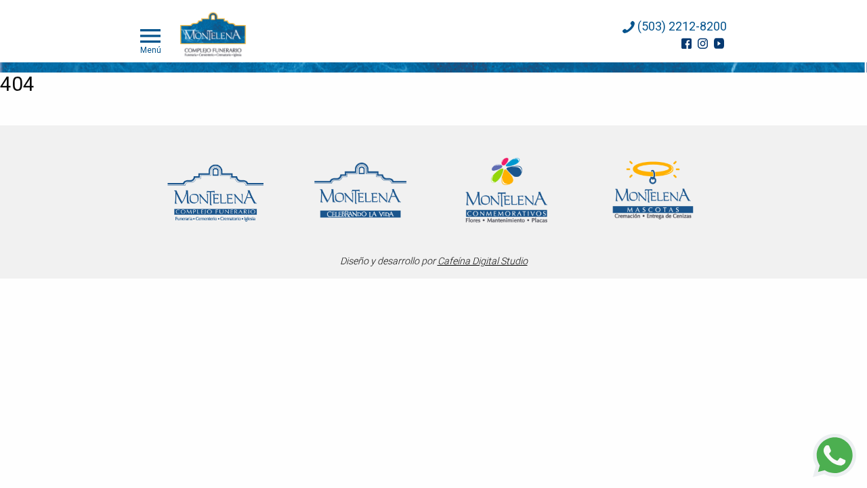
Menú (150, 49)
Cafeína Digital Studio (483, 261)
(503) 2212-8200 (681, 26)
